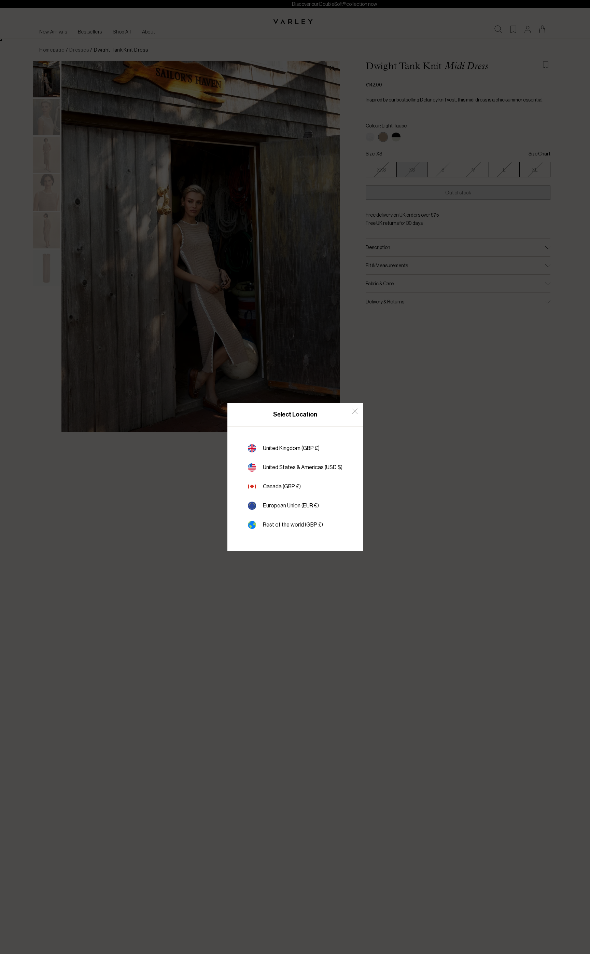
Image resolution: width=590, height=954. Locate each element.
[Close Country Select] (355, 411)
